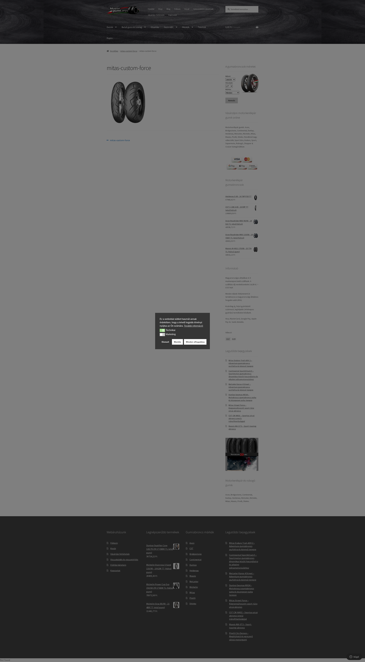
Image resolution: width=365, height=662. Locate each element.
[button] (162, 330)
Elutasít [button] (165, 342)
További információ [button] (193, 326)
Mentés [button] (177, 342)
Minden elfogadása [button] (195, 342)
